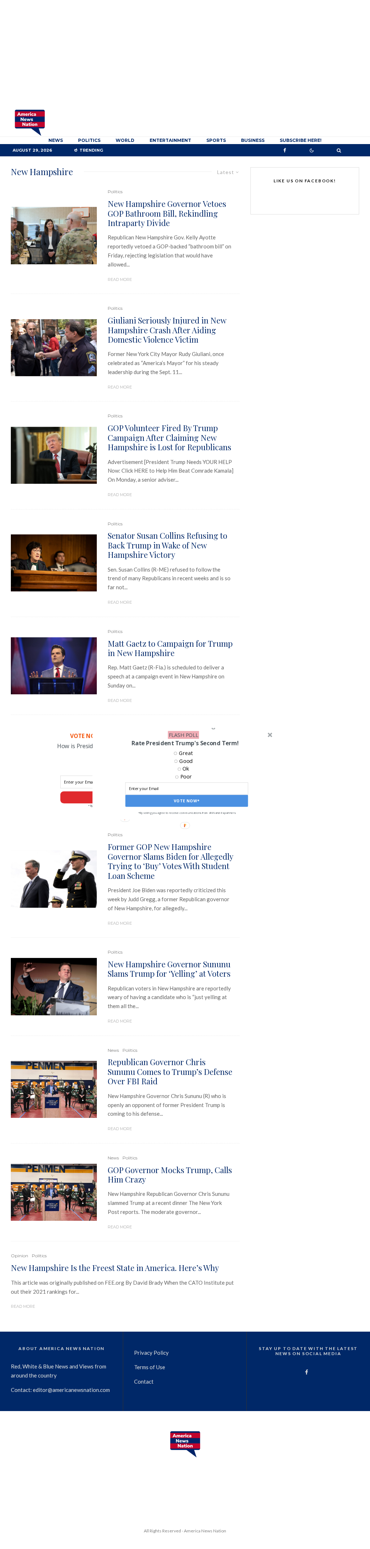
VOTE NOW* (187, 801)
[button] (185, 743)
